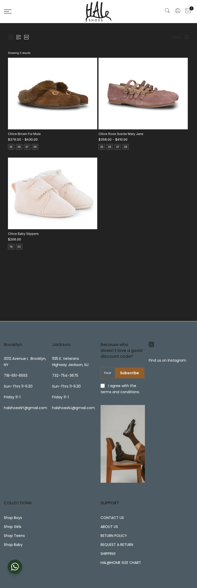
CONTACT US (112, 517)
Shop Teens (14, 535)
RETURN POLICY (114, 535)
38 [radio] (35, 146)
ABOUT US (109, 526)
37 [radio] (26, 146)
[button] (11, 37)
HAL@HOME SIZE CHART (121, 562)
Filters (177, 37)
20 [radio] (19, 246)
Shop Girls (12, 526)
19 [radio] (11, 246)
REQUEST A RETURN (117, 544)
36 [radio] (19, 146)
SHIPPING (108, 553)
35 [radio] (11, 146)
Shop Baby (13, 544)
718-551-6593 (15, 375)
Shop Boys (13, 517)
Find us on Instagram (167, 360)
